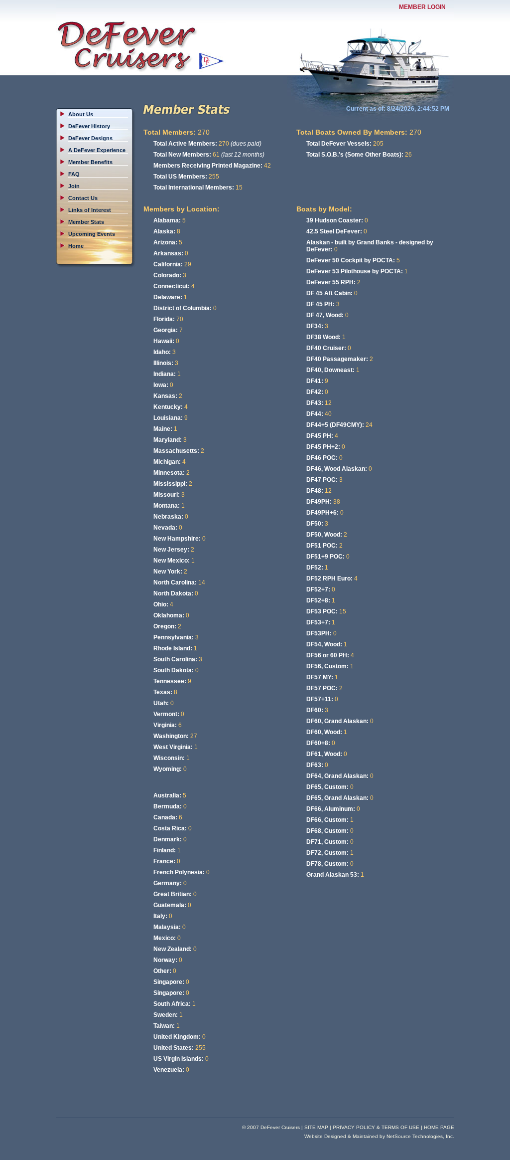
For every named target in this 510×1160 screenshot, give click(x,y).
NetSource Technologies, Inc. (420, 1136)
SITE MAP (316, 1127)
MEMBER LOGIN (422, 6)
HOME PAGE (439, 1127)
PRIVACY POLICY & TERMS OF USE (376, 1127)
